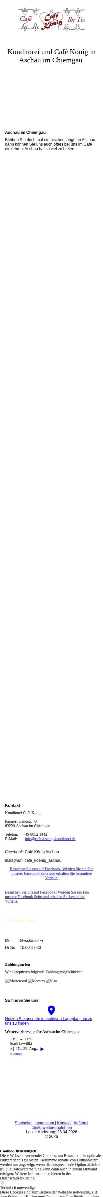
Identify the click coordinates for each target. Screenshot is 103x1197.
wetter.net (17, 1053)
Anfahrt (80, 1123)
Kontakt (64, 1123)
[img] (51, 19)
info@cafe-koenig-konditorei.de (50, 839)
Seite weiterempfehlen (52, 1127)
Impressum (44, 1123)
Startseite (23, 1123)
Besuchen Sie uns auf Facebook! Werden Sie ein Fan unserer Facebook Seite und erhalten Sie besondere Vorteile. (52, 873)
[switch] (2, 1183)
